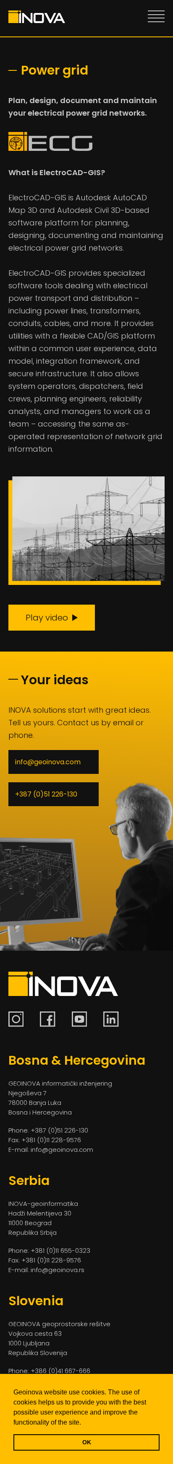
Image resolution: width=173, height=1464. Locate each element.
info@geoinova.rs (56, 1269)
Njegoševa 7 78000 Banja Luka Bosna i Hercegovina (40, 1103)
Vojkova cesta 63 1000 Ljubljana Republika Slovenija (37, 1343)
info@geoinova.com (48, 762)
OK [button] (86, 1442)
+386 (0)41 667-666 (60, 1370)
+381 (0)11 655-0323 (60, 1250)
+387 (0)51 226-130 (46, 794)
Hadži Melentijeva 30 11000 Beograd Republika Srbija (39, 1223)
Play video (47, 617)
